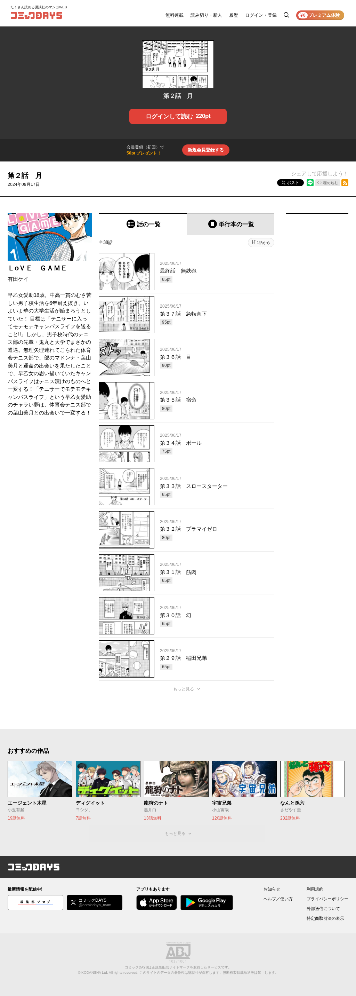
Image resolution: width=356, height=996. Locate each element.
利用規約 (315, 889)
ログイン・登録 (261, 15)
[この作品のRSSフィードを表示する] (344, 182)
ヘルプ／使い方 (278, 898)
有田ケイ (18, 279)
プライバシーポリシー (327, 898)
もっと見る (183, 689)
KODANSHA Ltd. (94, 972)
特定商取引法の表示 (325, 918)
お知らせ (272, 889)
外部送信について (323, 908)
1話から (263, 242)
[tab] (143, 224)
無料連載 (174, 15)
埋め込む (330, 183)
